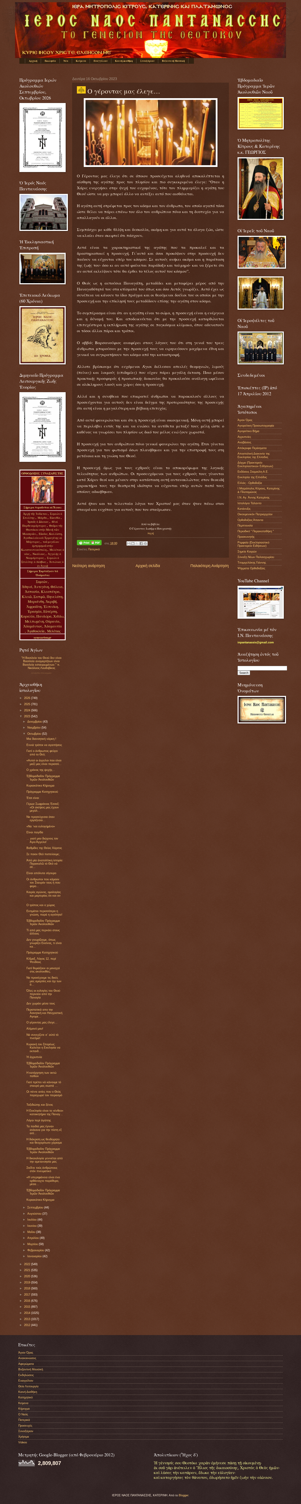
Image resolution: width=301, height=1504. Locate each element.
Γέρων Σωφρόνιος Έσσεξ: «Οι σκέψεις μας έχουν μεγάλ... (42, 807)
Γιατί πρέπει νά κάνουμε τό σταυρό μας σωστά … (43, 1084)
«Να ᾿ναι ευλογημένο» (40, 826)
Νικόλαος (39, 554)
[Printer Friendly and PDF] (89, 543)
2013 (27, 1319)
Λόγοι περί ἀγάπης (38, 1120)
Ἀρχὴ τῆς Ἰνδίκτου (35, 514)
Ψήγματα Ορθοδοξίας (251, 568)
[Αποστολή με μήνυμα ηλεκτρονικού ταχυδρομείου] (128, 543)
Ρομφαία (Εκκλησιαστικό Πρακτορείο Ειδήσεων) (253, 544)
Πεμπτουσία (245, 525)
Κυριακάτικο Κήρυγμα (40, 785)
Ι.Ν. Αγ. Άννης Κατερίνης (253, 497)
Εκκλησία (50, 61)
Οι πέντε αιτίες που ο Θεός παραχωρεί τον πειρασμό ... (44, 1095)
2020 (27, 1276)
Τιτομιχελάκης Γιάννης (252, 562)
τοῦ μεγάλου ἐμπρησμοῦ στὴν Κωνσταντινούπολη (40, 546)
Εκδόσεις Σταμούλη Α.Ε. (253, 471)
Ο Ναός (23, 1414)
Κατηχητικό (25, 1397)
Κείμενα (81, 61)
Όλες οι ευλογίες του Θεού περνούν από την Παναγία (43, 994)
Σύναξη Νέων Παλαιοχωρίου (41, 673)
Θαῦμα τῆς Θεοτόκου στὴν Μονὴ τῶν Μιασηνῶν (42, 530)
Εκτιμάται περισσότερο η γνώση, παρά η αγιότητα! (44, 912)
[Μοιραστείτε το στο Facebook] (141, 543)
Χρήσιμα (23, 1436)
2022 (27, 1264)
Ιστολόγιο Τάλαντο (249, 503)
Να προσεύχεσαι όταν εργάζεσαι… (40, 818)
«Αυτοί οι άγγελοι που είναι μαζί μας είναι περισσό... (43, 762)
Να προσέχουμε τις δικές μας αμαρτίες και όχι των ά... (43, 981)
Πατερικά (94, 549)
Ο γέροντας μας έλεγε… (42, 1022)
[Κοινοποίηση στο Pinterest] (145, 543)
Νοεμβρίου (34, 727)
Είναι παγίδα (34, 832)
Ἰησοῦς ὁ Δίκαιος (38, 522)
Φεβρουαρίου (36, 1250)
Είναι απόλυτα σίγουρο (41, 873)
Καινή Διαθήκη (124, 61)
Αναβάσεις (244, 442)
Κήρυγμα (24, 1408)
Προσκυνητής (246, 536)
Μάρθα (43, 518)
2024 (27, 710)
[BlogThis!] (133, 543)
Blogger (183, 1495)
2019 (27, 1282)
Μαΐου (31, 1232)
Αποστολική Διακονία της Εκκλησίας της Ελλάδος (254, 455)
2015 (27, 1306)
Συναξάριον (147, 61)
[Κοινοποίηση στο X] (137, 543)
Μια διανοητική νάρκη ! (41, 738)
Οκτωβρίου (34, 733)
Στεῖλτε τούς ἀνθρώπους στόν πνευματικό (41, 1169)
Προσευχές (25, 1425)
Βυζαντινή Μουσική (173, 61)
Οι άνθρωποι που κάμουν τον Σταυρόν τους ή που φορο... (43, 883)
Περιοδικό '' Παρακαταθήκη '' (256, 531)
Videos (22, 1442)
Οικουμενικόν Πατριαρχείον (255, 514)
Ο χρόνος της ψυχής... (40, 770)
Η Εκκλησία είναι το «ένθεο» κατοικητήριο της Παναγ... (44, 1112)
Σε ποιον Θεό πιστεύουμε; (43, 854)
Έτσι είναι (32, 798)
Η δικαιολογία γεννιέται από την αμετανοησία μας (44, 1160)
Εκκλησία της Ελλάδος (252, 477)
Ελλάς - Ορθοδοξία (250, 483)
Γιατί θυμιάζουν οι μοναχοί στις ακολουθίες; (43, 969)
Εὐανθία (55, 518)
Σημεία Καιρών (247, 551)
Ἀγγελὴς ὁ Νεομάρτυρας (43, 556)
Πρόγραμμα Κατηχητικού (42, 791)
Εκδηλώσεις (26, 1375)
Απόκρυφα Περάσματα (252, 448)
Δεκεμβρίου (35, 721)
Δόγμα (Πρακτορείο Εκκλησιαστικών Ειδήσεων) (255, 464)
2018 (27, 1288)
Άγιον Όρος (245, 420)
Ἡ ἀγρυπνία (34, 1057)
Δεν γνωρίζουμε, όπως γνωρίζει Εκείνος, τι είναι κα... (44, 943)
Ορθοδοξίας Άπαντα (250, 520)
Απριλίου (33, 1238)
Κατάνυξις (244, 508)
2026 (27, 698)
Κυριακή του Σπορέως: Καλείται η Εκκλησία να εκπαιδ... (43, 1048)
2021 (27, 1270)
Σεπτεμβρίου (35, 1207)
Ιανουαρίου (35, 1256)
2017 (27, 1294)
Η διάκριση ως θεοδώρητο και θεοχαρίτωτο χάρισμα (44, 1141)
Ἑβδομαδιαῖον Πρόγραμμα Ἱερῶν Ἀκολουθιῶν (43, 777)
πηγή (150, 533)
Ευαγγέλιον (101, 61)
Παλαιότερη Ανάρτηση (209, 566)
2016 (27, 1300)
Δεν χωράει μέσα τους (40, 1003)
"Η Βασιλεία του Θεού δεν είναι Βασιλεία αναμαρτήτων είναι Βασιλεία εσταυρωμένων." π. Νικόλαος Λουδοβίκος (41, 663)
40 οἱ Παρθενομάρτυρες (40, 524)
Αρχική (33, 61)
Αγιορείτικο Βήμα (248, 431)
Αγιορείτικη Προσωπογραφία (256, 425)
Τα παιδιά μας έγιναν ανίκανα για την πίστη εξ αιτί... (44, 1130)
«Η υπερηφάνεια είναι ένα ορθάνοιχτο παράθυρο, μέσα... (43, 1181)
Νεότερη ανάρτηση (88, 566)
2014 (27, 1313)
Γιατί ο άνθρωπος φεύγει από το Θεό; (42, 752)
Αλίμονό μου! (34, 1028)
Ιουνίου (32, 1225)
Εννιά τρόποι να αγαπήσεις (44, 745)
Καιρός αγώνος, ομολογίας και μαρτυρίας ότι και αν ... (43, 895)
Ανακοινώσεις (27, 1358)
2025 (27, 704)
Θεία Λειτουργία (28, 1386)
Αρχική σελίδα (148, 566)
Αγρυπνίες (244, 436)
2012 (27, 1325)
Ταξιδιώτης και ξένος (39, 1104)
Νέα (65, 61)
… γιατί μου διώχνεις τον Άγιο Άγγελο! (42, 840)
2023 (27, 716)
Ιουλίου (32, 1219)
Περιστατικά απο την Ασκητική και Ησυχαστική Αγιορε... (44, 1013)
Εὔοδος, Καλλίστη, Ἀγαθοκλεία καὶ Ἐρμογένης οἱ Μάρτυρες (43, 538)
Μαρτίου (33, 1244)
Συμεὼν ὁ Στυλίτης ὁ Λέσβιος (40, 560)
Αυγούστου (34, 1213)
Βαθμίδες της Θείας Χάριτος (44, 848)
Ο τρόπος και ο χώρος (40, 905)
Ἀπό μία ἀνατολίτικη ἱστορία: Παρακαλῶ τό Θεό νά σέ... (44, 864)
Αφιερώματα (26, 1363)
